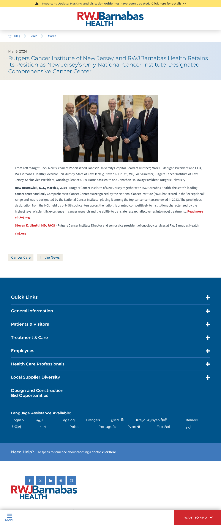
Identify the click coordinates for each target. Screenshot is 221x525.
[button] (197, 517)
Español (163, 427)
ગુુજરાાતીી (117, 420)
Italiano (192, 420)
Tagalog (68, 420)
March (52, 35)
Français (93, 420)
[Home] (110, 18)
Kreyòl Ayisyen (148, 420)
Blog (17, 35)
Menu (9, 520)
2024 (34, 35)
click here (109, 452)
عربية (40, 420)
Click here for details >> (169, 3)
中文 (43, 427)
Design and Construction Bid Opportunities (37, 393)
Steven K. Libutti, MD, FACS (35, 225)
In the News (50, 257)
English (17, 420)
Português (107, 427)
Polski (74, 427)
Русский (134, 427)
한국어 (16, 427)
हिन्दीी (164, 420)
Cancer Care (21, 257)
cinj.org (20, 233)
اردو (188, 427)
